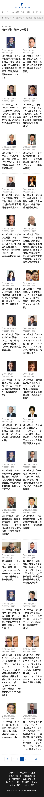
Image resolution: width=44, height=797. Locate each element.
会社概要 (25, 782)
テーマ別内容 (17, 18)
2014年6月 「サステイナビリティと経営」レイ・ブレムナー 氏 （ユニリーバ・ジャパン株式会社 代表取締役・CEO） (32, 618)
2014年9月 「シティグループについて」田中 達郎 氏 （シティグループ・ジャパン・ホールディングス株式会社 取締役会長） (11, 570)
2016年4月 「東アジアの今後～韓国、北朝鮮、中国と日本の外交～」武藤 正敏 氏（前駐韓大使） (32, 201)
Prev (8, 759)
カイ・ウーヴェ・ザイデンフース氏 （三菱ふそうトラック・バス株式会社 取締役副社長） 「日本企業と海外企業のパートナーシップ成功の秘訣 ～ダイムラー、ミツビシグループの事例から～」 (32, 735)
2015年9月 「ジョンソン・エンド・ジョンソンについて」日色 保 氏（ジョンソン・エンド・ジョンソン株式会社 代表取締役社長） (32, 343)
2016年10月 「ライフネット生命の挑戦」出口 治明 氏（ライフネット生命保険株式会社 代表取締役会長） (11, 160)
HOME (6, 18)
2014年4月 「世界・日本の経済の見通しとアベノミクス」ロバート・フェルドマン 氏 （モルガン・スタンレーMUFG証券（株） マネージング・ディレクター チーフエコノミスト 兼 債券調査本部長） (32, 669)
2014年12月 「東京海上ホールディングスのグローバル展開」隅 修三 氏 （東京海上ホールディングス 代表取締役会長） (32, 479)
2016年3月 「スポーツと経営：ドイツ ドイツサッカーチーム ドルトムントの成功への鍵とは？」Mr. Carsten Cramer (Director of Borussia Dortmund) (11, 245)
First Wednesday (29, 791)
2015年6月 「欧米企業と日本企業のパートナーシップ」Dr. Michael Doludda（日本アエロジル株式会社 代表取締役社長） (32, 389)
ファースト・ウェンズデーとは (13, 12)
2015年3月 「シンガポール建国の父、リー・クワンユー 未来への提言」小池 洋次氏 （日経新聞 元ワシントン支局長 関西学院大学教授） (32, 434)
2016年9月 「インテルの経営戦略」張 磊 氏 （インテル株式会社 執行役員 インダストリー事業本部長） (32, 160)
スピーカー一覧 (12, 782)
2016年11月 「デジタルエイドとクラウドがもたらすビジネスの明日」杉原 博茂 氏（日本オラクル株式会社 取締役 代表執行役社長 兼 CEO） (32, 115)
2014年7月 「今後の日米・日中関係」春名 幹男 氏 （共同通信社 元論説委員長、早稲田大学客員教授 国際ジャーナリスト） (11, 618)
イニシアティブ (28, 779)
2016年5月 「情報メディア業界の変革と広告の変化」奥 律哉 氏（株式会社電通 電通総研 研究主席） (11, 201)
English (35, 782)
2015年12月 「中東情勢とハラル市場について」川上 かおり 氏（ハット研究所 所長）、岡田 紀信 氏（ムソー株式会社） (32, 298)
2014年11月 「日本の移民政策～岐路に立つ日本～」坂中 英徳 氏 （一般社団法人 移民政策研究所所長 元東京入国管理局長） (11, 525)
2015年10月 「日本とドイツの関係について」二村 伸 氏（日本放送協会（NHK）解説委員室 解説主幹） (11, 342)
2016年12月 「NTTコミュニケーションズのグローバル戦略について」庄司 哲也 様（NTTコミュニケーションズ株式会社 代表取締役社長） (11, 113)
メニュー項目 (15, 785)
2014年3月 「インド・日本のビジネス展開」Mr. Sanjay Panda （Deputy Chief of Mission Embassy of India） (11, 729)
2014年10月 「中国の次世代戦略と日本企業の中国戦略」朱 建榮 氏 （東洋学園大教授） (32, 522)
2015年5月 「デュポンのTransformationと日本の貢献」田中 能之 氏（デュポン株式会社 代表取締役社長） (11, 433)
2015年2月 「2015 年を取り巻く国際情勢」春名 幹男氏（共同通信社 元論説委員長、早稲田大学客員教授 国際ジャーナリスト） (11, 479)
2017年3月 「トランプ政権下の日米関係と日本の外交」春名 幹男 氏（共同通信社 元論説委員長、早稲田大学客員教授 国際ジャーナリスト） (11, 67)
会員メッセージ (32, 12)
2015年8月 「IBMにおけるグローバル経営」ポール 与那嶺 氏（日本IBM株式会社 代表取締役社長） (11, 387)
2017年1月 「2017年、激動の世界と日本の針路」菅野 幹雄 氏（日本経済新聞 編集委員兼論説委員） (32, 64)
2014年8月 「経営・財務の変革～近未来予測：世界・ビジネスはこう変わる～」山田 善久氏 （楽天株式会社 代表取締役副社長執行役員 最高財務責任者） (32, 572)
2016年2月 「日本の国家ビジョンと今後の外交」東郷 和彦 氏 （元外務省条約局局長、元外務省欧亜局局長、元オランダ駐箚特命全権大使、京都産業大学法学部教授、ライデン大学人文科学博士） (32, 248)
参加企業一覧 (29, 776)
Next (35, 759)
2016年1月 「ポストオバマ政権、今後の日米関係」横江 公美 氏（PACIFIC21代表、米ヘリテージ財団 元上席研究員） (11, 297)
